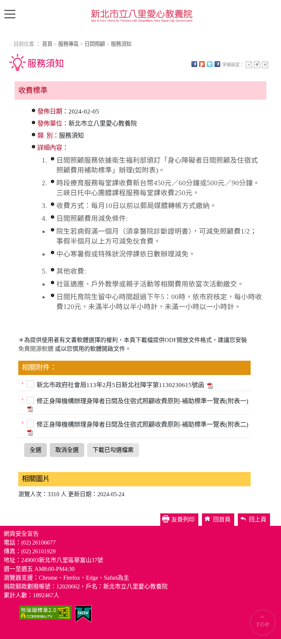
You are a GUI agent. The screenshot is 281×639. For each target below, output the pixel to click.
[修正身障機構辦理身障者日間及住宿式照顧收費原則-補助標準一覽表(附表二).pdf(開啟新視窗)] (29, 431)
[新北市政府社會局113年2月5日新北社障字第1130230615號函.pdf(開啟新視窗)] (209, 385)
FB (194, 64)
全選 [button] (35, 450)
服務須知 (121, 44)
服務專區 (68, 44)
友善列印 (217, 64)
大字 (265, 64)
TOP (263, 624)
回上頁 (257, 519)
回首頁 (222, 519)
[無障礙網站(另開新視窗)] (45, 612)
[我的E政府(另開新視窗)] (83, 613)
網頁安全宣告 (21, 534)
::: (11, 44)
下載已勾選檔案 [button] (113, 450)
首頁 (47, 44)
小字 (249, 64)
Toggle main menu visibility (12, 13)
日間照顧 (95, 44)
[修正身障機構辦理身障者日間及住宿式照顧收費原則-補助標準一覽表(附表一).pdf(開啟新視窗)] (29, 408)
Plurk (202, 64)
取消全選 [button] (67, 450)
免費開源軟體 (36, 349)
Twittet (210, 64)
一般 (257, 64)
